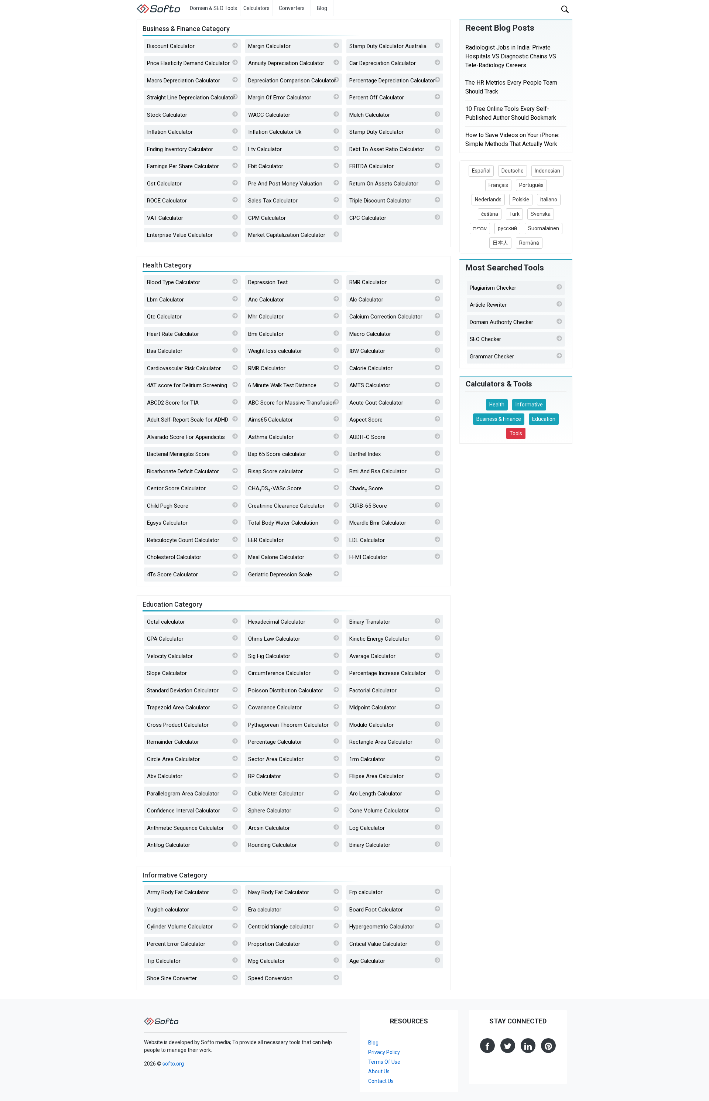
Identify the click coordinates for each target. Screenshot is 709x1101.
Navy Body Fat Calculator (278, 892)
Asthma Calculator (271, 437)
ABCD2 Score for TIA (173, 402)
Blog (322, 8)
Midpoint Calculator (372, 707)
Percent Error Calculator (176, 944)
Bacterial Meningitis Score (178, 454)
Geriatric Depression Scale (280, 574)
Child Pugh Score (167, 505)
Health (496, 405)
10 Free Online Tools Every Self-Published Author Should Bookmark (510, 113)
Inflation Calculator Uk (274, 132)
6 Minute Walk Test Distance (282, 385)
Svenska (541, 214)
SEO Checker (485, 339)
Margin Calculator (269, 46)
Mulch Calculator (369, 115)
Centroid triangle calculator (281, 926)
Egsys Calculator (167, 522)
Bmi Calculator (266, 334)
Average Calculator (372, 656)
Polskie (521, 199)
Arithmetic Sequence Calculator (185, 828)
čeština (489, 214)
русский (507, 228)
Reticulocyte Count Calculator (183, 540)
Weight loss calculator (275, 351)
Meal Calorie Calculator (276, 557)
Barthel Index (365, 454)
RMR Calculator (266, 368)
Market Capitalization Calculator (286, 235)
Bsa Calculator (164, 351)
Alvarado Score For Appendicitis (186, 437)
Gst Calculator (164, 183)
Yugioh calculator (168, 909)
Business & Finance (498, 419)
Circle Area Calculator (173, 759)
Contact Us (381, 1081)
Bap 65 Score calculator (277, 454)
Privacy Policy (384, 1052)
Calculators (256, 8)
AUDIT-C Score (367, 437)
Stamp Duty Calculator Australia (388, 46)
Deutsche (512, 171)
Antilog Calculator (168, 845)
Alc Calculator (366, 299)
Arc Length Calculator (375, 793)
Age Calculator (367, 961)
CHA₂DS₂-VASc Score (275, 488)
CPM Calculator (267, 218)
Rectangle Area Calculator (380, 742)
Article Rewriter (488, 304)
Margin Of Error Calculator (279, 97)
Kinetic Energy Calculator (379, 638)
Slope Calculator (167, 673)
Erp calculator (366, 892)
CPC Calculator (367, 218)
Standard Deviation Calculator (183, 690)
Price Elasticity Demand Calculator (188, 63)
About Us (379, 1071)
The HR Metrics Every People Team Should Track (511, 87)
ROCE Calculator (167, 200)
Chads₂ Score (366, 488)
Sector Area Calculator (276, 759)
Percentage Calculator (275, 742)
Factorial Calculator (373, 690)
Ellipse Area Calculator (376, 776)
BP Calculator (264, 776)
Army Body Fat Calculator (178, 892)
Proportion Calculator (274, 944)
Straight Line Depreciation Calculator (191, 97)
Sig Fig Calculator (269, 656)
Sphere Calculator (269, 810)
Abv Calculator (164, 776)
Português (531, 185)
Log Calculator (367, 828)
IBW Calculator (367, 351)
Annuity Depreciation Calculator (286, 63)
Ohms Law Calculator (274, 638)
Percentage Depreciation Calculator (392, 80)
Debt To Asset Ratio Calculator (386, 149)
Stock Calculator (167, 115)
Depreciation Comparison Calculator (292, 80)
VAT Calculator (165, 218)
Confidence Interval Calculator (183, 810)
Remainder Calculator (173, 742)
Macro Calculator (370, 334)
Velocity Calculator (170, 656)
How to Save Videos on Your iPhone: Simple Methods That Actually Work (512, 139)
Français (498, 185)
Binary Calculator (369, 845)
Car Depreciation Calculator (382, 63)
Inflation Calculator (170, 132)
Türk (514, 214)
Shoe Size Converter (172, 978)
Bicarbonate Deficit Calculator (183, 471)
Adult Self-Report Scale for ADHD (187, 419)
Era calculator (264, 909)
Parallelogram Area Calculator (183, 793)
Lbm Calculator (165, 299)
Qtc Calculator (164, 316)
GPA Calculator (165, 638)
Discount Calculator (171, 46)
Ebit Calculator (265, 166)
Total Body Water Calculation (283, 522)
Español (481, 171)
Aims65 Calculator (270, 419)
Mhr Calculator (266, 316)
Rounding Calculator (272, 845)
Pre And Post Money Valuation (285, 183)
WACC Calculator (269, 115)
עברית (480, 228)
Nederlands (488, 199)
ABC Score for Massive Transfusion (292, 402)
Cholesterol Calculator (174, 557)
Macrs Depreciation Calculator (183, 80)
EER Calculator (266, 540)
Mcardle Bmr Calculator (377, 522)
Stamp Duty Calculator (376, 132)
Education (543, 419)
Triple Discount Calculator (380, 200)
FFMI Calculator (368, 557)
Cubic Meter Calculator (276, 793)
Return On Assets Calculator (383, 183)
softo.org (173, 1064)
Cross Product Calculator (178, 725)
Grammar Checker (492, 356)
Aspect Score (366, 419)
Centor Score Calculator (176, 488)
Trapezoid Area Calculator (178, 707)
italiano (548, 199)
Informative (529, 405)
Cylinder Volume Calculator (180, 926)
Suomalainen (543, 228)
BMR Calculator (368, 282)
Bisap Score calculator (275, 471)
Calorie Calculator (371, 368)
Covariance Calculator (275, 707)
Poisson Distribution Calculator (285, 690)
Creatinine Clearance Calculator (286, 505)
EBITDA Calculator (371, 166)
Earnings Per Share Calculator (183, 166)
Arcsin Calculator (269, 828)
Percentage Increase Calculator (387, 673)
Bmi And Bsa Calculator (378, 471)
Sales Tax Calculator (273, 200)
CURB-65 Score (368, 505)
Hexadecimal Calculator (276, 621)
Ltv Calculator (265, 149)
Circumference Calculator (279, 673)
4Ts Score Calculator (172, 574)
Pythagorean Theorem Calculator (288, 725)
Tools (516, 433)
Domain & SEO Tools (213, 8)
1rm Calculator (367, 759)
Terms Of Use (384, 1062)
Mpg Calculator (266, 961)
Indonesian (547, 171)
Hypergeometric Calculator (381, 926)
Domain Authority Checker (501, 322)
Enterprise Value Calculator (180, 235)
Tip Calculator (164, 961)
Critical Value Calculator (378, 944)
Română (529, 243)
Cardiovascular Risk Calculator (184, 368)
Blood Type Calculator (173, 282)
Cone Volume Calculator (379, 810)
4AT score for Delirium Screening (187, 385)
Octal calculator (166, 621)
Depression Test (268, 282)
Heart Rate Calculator (173, 334)
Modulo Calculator (371, 725)
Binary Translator (369, 621)
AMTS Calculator (369, 385)
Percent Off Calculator (376, 97)
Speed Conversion (270, 978)
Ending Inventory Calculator (180, 149)
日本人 (500, 243)
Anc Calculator (266, 299)
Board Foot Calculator (376, 909)
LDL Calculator (367, 540)
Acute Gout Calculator (376, 402)
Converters (292, 8)
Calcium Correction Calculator (385, 316)
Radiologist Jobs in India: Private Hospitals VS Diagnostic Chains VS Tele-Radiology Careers (510, 56)
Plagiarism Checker (493, 287)
